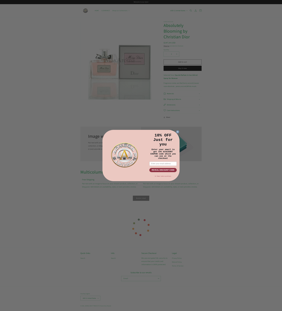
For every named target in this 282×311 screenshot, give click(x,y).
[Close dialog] (177, 132)
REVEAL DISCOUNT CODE (163, 170)
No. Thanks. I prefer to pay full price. (163, 176)
